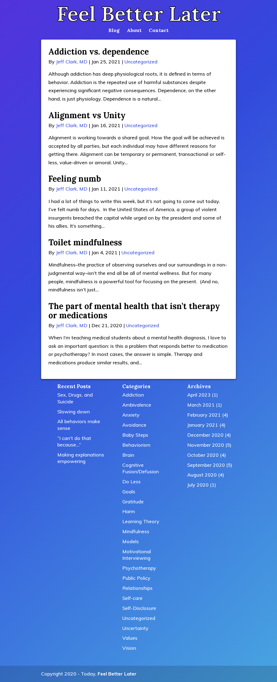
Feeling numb (74, 178)
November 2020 (205, 445)
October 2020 (203, 455)
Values (129, 638)
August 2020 (202, 475)
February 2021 (204, 415)
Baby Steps (135, 435)
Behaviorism (136, 445)
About (134, 30)
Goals (128, 491)
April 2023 (198, 395)
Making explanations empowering (80, 458)
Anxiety (131, 415)
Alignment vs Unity (87, 115)
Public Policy (136, 578)
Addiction (133, 395)
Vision (129, 648)
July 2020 (198, 485)
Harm (128, 511)
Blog (114, 30)
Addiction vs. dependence (98, 51)
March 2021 (201, 405)
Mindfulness (135, 531)
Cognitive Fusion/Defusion (140, 468)
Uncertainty (135, 628)
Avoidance (134, 425)
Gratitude (133, 501)
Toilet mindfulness (85, 242)
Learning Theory (140, 521)
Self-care (132, 598)
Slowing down (73, 411)
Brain (128, 455)
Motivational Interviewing (136, 554)
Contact (159, 30)
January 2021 (202, 425)
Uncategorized (140, 62)
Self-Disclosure (139, 608)
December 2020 (205, 435)
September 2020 (206, 465)
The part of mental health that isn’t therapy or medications (134, 310)
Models (130, 541)
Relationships (137, 588)
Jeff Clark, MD (71, 62)
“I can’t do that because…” (74, 441)
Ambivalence (136, 405)
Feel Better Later (117, 674)
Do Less (131, 481)
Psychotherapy (139, 568)
